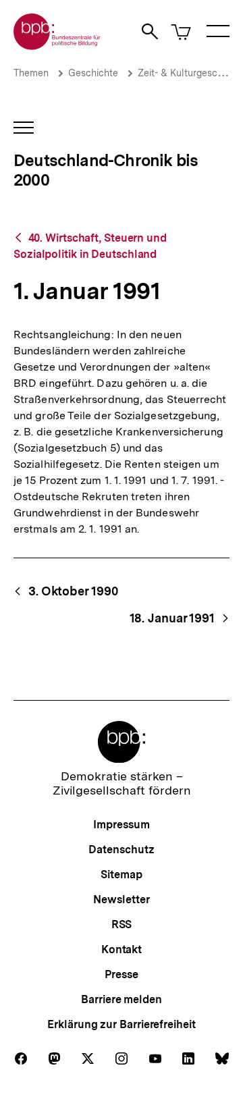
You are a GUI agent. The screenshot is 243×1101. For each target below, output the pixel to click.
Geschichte (93, 73)
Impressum (121, 824)
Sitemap (121, 874)
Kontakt (121, 949)
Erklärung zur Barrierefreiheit (121, 1024)
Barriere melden (121, 999)
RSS (121, 924)
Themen (31, 73)
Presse (121, 974)
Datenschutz (121, 849)
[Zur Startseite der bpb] (57, 45)
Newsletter (121, 899)
